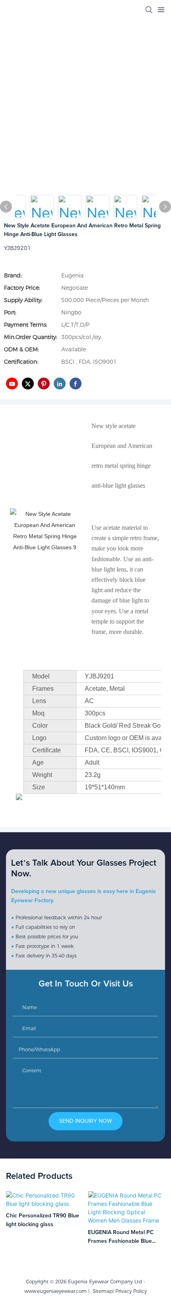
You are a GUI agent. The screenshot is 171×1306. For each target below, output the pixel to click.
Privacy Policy (131, 1291)
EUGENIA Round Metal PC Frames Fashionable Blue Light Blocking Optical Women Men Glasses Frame (125, 1238)
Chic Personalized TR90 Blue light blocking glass (42, 1220)
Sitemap (101, 1291)
